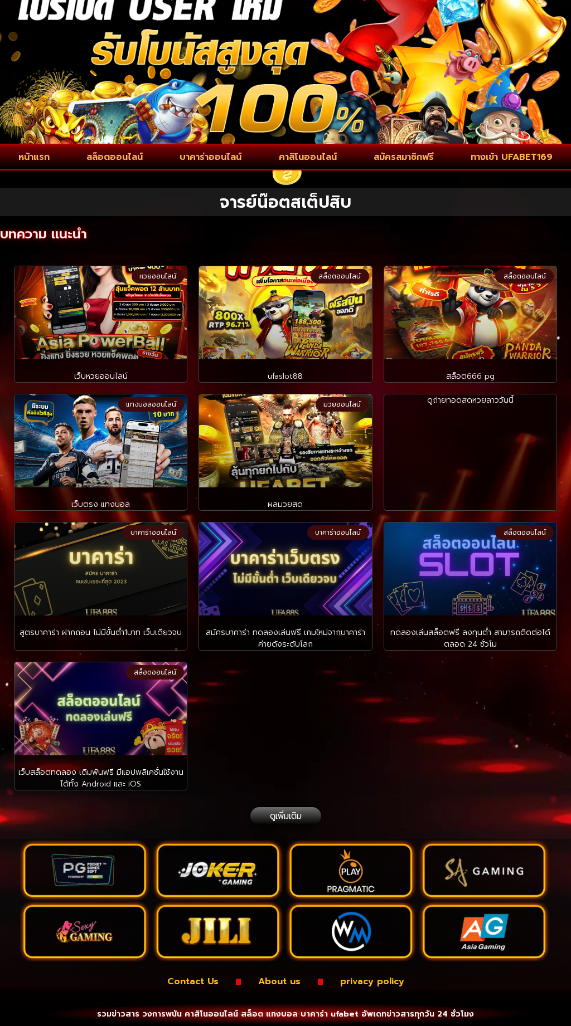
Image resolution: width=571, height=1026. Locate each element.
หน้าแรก (34, 157)
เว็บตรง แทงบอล (100, 504)
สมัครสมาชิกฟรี (404, 157)
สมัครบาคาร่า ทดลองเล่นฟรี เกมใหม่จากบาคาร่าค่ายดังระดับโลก (285, 638)
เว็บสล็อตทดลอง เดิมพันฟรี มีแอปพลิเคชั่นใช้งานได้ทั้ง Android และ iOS (100, 778)
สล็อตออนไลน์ (114, 157)
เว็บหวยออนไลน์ (101, 376)
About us (279, 981)
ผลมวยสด (285, 504)
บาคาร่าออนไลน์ (210, 157)
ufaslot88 (285, 376)
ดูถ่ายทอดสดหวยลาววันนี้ (470, 400)
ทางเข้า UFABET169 (512, 157)
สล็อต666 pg (470, 376)
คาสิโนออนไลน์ (308, 157)
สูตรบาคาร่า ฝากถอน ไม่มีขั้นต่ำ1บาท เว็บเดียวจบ (101, 632)
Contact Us (193, 981)
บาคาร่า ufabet (330, 1014)
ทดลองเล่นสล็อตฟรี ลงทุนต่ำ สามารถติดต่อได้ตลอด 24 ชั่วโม (470, 638)
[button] (285, 816)
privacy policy (372, 981)
